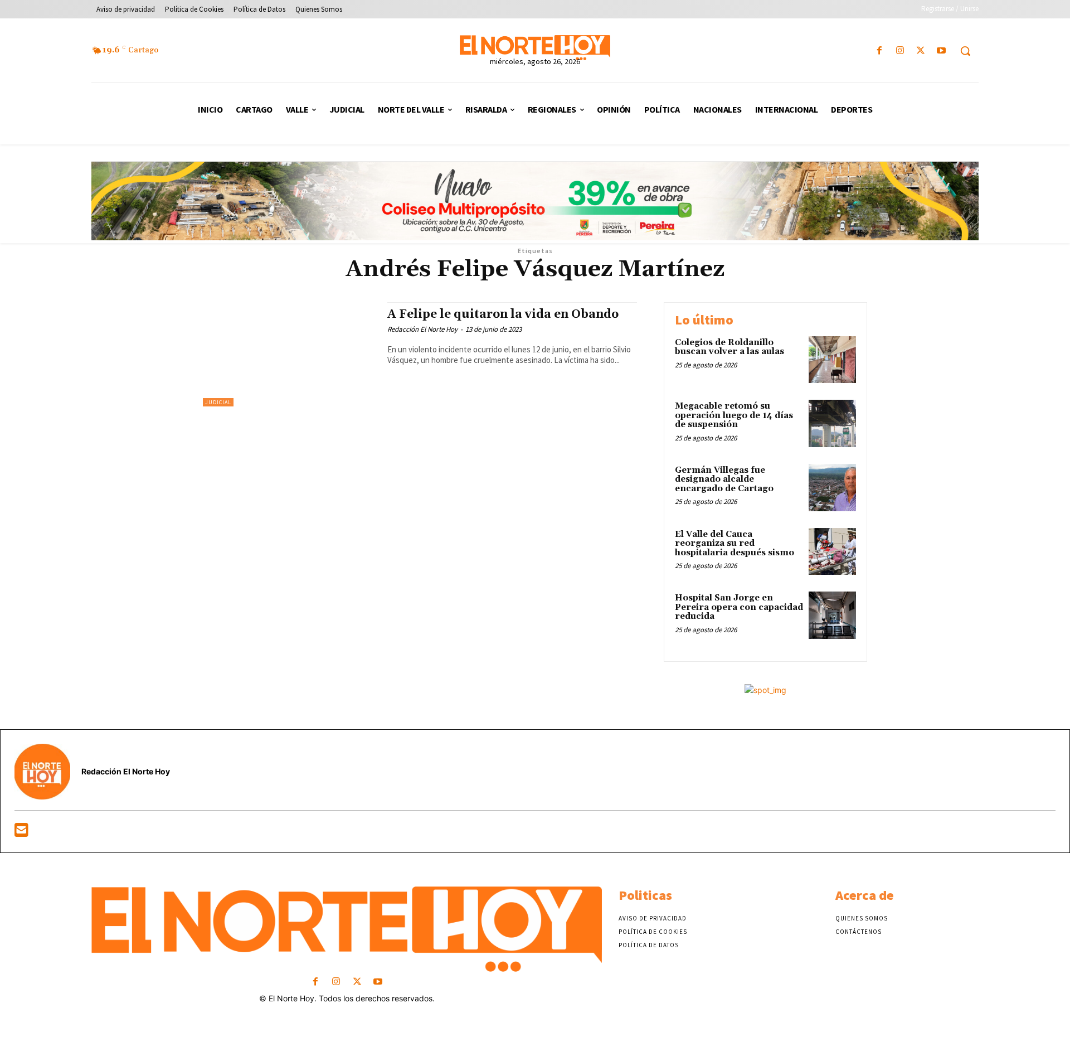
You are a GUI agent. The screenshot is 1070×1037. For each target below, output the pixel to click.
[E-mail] (21, 832)
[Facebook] (879, 51)
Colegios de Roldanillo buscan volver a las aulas (729, 347)
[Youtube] (941, 51)
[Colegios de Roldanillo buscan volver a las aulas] (832, 360)
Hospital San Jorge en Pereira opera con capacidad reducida (739, 607)
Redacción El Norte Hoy (422, 329)
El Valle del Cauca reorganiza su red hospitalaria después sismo (734, 543)
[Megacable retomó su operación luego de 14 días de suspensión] (832, 423)
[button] (965, 50)
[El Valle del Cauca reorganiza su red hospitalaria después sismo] (832, 551)
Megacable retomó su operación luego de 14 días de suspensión (734, 415)
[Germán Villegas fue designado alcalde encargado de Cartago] (832, 487)
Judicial (218, 402)
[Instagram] (899, 51)
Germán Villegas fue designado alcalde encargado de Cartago (724, 479)
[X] (920, 51)
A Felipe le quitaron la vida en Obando (503, 314)
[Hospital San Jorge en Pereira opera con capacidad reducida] (832, 615)
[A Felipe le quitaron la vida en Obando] (289, 354)
